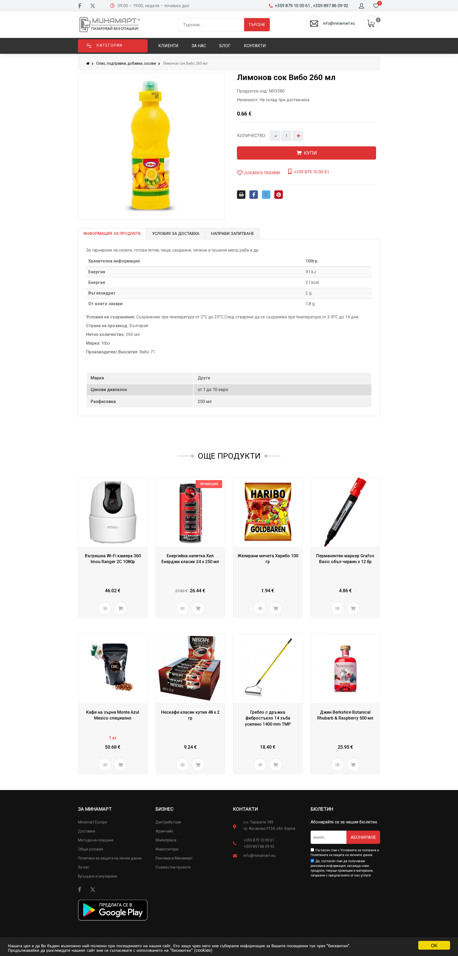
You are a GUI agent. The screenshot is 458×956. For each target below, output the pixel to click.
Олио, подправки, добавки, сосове (126, 63)
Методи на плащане (95, 840)
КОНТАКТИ (245, 809)
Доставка (86, 831)
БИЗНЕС (165, 809)
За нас (83, 867)
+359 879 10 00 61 (259, 840)
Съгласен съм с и (345, 852)
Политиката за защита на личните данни (341, 855)
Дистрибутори (168, 822)
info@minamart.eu (259, 855)
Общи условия (90, 849)
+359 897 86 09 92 (259, 846)
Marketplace (166, 840)
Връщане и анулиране (97, 876)
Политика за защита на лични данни (110, 858)
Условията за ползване (358, 850)
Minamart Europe (92, 822)
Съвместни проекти (173, 867)
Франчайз (164, 831)
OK (434, 945)
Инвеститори (167, 849)
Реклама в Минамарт (174, 858)
